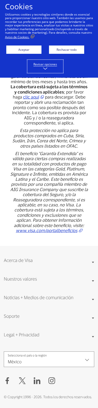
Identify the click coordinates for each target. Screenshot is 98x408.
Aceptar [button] (23, 50)
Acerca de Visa (18, 260)
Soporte (12, 316)
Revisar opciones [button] (45, 64)
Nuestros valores (20, 279)
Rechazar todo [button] (67, 50)
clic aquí (31, 96)
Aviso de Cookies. (17, 37)
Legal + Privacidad (21, 334)
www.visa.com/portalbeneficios (46, 230)
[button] (22, 381)
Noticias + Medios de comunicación (38, 297)
